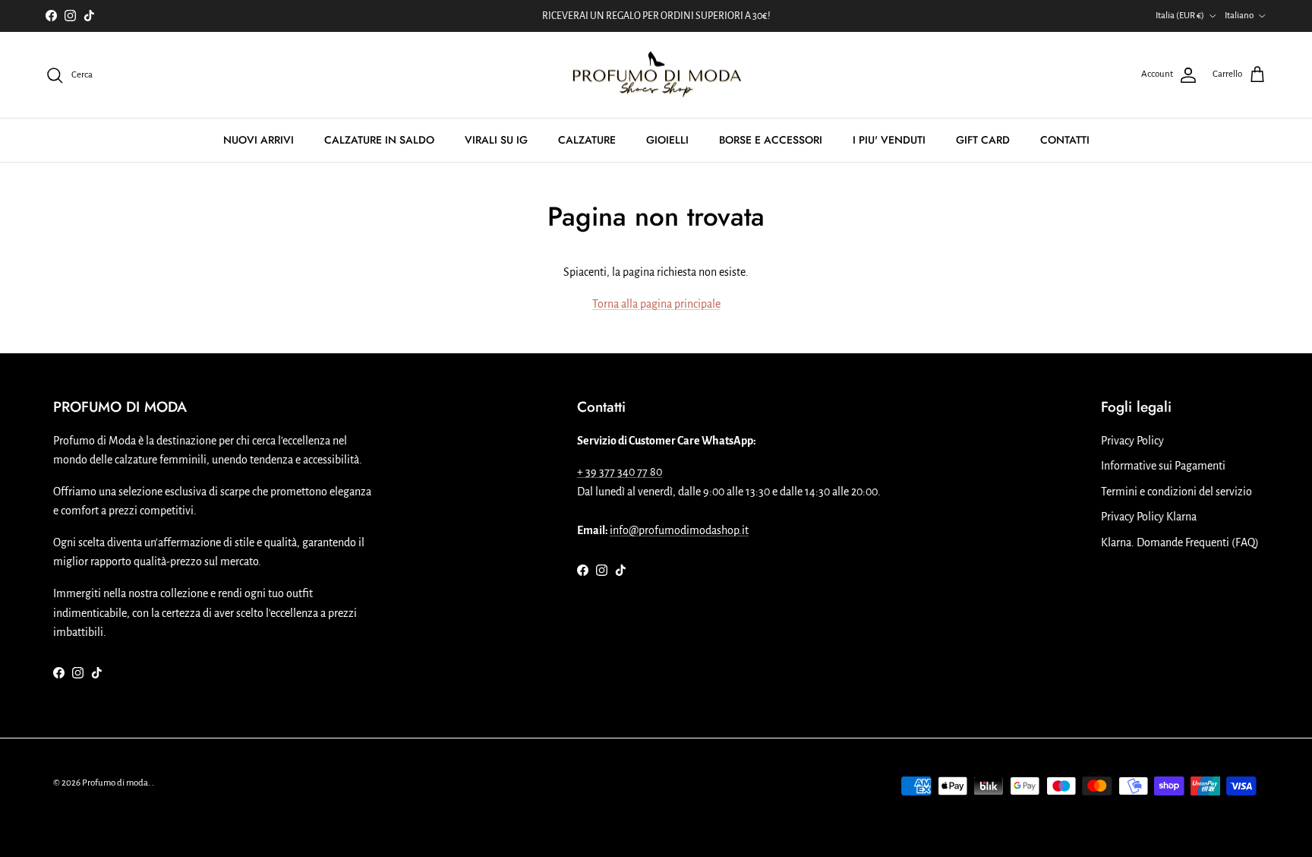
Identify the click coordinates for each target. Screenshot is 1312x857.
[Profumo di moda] (656, 75)
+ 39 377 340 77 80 (619, 472)
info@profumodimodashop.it (679, 530)
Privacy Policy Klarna (1149, 517)
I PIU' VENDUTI (889, 139)
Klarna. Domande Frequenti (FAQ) (1180, 542)
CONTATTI (1065, 139)
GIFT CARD (983, 139)
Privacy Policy (1132, 441)
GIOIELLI (667, 139)
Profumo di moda (115, 783)
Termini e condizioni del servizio (1176, 491)
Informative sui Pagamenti (1163, 466)
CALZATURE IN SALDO (379, 139)
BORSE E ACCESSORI (770, 139)
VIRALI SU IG (496, 139)
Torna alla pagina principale (656, 304)
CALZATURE (587, 139)
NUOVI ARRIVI (258, 139)
